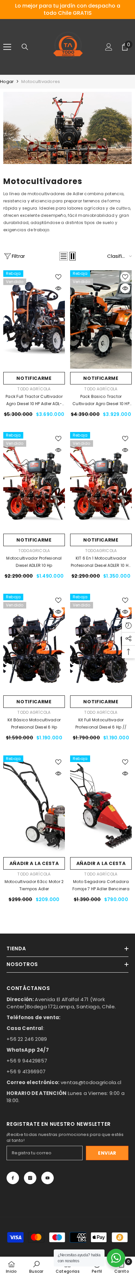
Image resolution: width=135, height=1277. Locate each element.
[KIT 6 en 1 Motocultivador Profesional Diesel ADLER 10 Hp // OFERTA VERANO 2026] (101, 481)
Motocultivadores (40, 81)
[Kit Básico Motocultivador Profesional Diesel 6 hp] (34, 643)
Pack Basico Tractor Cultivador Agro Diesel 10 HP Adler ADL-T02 (100, 400)
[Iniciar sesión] (108, 47)
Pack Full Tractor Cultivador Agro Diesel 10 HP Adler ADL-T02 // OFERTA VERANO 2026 (34, 400)
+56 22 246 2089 (27, 1039)
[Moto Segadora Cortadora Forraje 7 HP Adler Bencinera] (101, 804)
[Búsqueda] (25, 47)
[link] (67, 128)
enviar (107, 1153)
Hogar (7, 81)
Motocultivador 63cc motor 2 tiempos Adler (34, 885)
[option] (67, 9)
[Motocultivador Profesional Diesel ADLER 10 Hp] (34, 481)
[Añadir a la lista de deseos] (58, 277)
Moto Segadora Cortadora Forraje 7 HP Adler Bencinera (100, 885)
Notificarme (34, 378)
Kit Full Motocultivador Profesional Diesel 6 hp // (100, 723)
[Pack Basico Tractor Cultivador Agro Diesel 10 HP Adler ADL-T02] (101, 319)
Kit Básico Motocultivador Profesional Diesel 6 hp (34, 723)
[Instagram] (30, 1178)
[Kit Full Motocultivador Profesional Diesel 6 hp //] (101, 643)
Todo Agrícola (33, 389)
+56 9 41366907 (26, 1071)
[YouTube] (47, 1178)
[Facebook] (13, 1178)
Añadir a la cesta (34, 863)
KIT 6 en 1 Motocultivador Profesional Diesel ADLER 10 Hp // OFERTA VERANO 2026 (101, 562)
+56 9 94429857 (27, 1060)
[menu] (7, 47)
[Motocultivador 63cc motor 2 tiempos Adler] (34, 804)
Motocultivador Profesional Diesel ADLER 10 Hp (34, 561)
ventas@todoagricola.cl (91, 1082)
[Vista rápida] (58, 288)
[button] (63, 256)
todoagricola (34, 550)
